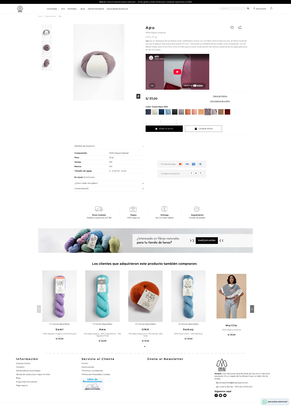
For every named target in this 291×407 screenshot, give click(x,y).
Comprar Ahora (203, 128)
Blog (18, 378)
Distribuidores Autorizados (28, 371)
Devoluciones (88, 367)
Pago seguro (22, 385)
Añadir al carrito (166, 129)
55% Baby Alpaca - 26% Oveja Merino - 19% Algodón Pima (102, 335)
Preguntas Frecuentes (26, 382)
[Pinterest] (200, 173)
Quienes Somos (23, 363)
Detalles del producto (84, 146)
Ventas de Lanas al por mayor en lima (33, 374)
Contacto (20, 367)
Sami (60, 329)
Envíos (85, 363)
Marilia (231, 325)
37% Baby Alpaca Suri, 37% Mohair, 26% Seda (145, 335)
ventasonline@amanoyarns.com (233, 383)
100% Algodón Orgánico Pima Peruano (60, 334)
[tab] (109, 146)
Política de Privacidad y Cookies (96, 374)
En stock (78, 177)
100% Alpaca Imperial (231, 330)
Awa (102, 329)
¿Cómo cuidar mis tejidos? (86, 183)
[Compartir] (191, 173)
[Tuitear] (196, 173)
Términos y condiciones (92, 371)
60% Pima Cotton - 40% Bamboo (188, 334)
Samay (188, 329)
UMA (145, 329)
